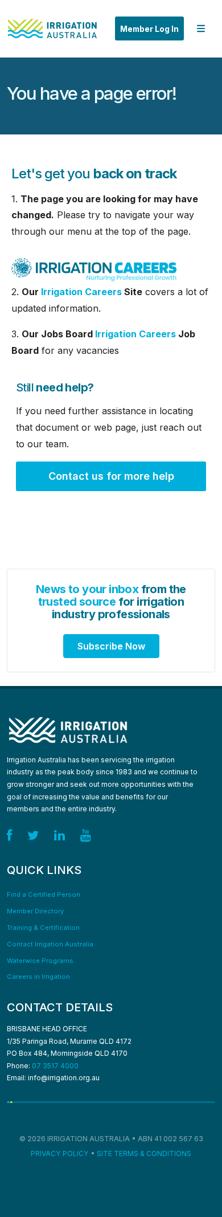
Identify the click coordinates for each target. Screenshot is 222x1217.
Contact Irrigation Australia (50, 944)
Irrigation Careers (81, 291)
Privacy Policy (60, 1153)
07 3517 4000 (55, 1065)
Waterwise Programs (40, 961)
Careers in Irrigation (38, 977)
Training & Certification (43, 928)
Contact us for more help (111, 476)
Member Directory (35, 911)
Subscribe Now (111, 646)
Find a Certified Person (43, 895)
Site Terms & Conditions (144, 1153)
